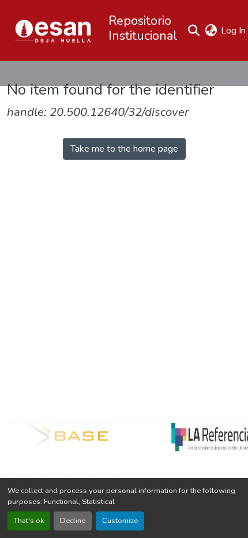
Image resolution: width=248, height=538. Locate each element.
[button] (53, 31)
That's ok (29, 521)
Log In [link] (233, 30)
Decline (72, 521)
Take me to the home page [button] (124, 148)
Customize (120, 521)
